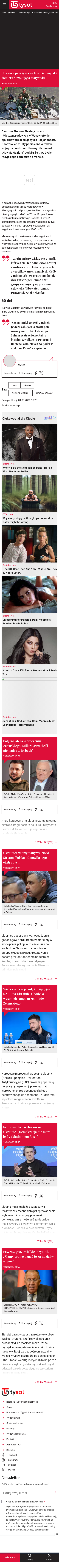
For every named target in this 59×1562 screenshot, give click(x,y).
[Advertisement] (29, 42)
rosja (14, 385)
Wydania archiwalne (16, 1434)
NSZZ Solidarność (51, 4)
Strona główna (8, 13)
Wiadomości (25, 13)
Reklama (10, 1450)
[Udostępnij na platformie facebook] (36, 373)
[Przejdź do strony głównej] (21, 4)
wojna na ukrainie (20, 393)
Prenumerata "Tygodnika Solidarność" (25, 1412)
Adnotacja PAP (13, 1444)
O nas (9, 1407)
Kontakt (10, 1439)
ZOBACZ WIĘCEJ (44, 393)
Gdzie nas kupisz (14, 1423)
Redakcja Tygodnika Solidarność (22, 1402)
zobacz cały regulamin (38, 1529)
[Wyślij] (54, 1492)
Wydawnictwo (13, 1418)
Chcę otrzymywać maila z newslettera (25, 1501)
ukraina (27, 385)
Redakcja (10, 1428)
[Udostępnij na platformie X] (41, 373)
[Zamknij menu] (4, 4)
